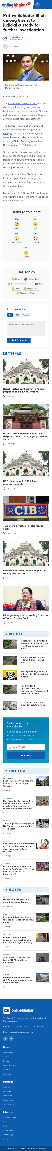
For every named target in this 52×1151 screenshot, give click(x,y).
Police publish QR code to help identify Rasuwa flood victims (35, 674)
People (6, 1139)
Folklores (7, 1091)
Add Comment (19, 340)
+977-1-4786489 (35, 1026)
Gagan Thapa (33, 288)
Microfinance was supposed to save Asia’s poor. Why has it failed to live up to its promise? (18, 870)
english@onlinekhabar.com (21, 1032)
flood (41, 284)
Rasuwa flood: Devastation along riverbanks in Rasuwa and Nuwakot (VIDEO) (34, 690)
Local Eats (7, 1095)
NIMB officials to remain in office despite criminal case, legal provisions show (25, 436)
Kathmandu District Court (22, 103)
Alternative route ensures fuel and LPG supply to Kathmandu (17, 960)
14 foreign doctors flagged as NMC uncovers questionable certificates (18, 826)
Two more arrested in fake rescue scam (23, 527)
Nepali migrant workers (21, 284)
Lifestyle (6, 1070)
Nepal (17, 279)
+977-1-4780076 (18, 1026)
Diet (5, 1126)
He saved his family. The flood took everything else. (17, 900)
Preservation (8, 1100)
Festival (6, 1087)
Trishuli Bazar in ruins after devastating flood (33, 703)
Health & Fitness (10, 1130)
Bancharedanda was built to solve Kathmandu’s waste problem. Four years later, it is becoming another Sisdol (18, 805)
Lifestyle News (9, 1117)
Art (4, 1121)
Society (6, 1061)
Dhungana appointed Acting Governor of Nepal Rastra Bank (26, 617)
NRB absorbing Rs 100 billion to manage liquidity (21, 482)
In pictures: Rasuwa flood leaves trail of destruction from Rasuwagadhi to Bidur (34, 645)
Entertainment (9, 1065)
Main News (8, 1052)
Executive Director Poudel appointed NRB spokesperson (24, 572)
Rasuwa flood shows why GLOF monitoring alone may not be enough (17, 980)
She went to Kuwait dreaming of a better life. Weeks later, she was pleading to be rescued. (18, 847)
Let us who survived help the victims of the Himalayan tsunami (18, 783)
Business (7, 1074)
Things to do (8, 1104)
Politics (6, 1056)
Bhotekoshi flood (27, 293)
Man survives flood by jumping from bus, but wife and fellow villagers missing (17, 940)
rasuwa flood (33, 279)
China (17, 288)
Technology (8, 1134)
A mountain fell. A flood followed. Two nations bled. (33, 660)
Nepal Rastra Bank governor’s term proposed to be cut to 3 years (24, 390)
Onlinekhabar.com (11, 1021)
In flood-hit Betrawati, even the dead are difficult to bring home (18, 920)
